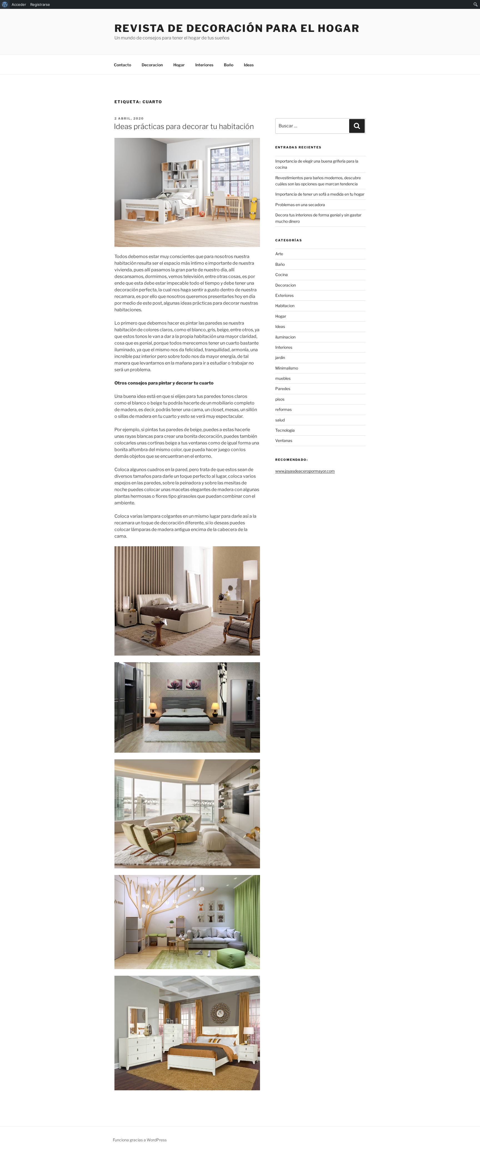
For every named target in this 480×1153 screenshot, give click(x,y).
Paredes (282, 388)
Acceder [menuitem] (19, 4)
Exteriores (284, 295)
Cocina (281, 274)
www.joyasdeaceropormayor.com (305, 471)
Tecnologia (285, 430)
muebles (283, 378)
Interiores (204, 64)
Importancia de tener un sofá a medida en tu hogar (319, 194)
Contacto (122, 64)
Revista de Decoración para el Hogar (237, 28)
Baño (228, 64)
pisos (279, 399)
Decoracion (152, 64)
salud (280, 420)
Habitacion (284, 305)
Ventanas (283, 440)
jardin (280, 357)
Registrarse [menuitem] (40, 4)
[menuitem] (5, 4)
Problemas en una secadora (300, 204)
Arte (279, 253)
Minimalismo (286, 368)
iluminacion (285, 337)
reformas (283, 409)
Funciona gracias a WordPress (140, 1139)
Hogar (179, 64)
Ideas (249, 64)
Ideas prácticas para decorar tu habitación (184, 126)
